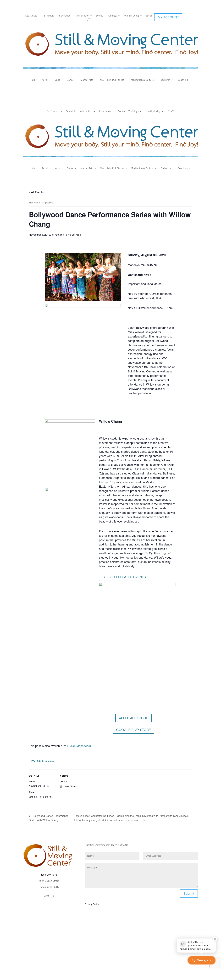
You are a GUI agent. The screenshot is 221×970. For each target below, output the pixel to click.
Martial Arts (86, 80)
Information (64, 16)
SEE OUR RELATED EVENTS (124, 576)
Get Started (31, 16)
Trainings (112, 16)
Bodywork (165, 80)
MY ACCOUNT (168, 17)
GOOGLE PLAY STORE (133, 729)
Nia (102, 80)
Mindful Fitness (115, 80)
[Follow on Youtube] (55, 906)
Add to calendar (46, 761)
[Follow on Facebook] (42, 906)
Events (99, 16)
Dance (70, 80)
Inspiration (83, 16)
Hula (32, 80)
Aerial (45, 80)
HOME (46, 896)
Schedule (49, 16)
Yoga (57, 80)
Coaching (183, 80)
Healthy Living (131, 16)
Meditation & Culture (142, 80)
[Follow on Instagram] (49, 906)
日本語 (149, 16)
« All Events (36, 192)
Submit (189, 893)
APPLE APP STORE (133, 718)
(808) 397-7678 (49, 874)
